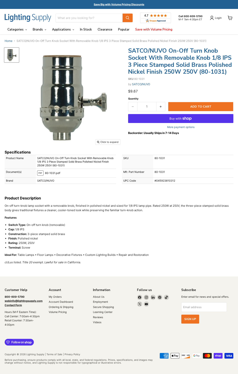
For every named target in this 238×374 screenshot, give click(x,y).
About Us (98, 296)
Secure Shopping (103, 307)
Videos (97, 322)
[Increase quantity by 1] (160, 106)
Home (8, 40)
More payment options (180, 127)
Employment (100, 301)
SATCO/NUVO (141, 84)
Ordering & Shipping (61, 307)
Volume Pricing (58, 312)
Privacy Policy (72, 354)
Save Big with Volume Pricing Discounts (119, 4)
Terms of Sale (54, 354)
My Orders (55, 296)
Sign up (190, 319)
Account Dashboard (61, 301)
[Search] (128, 18)
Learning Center (102, 312)
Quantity (133, 98)
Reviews (98, 317)
